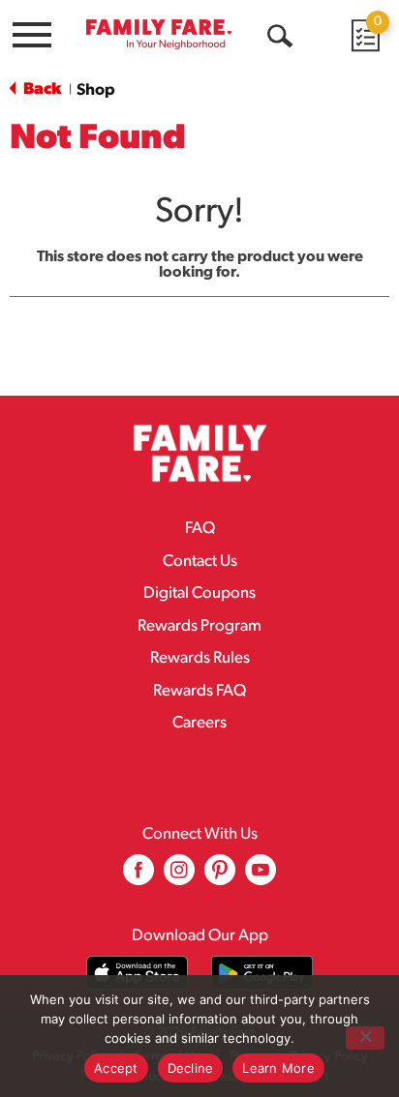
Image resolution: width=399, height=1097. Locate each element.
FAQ (200, 528)
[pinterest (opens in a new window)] (219, 877)
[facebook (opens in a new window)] (138, 877)
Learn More (278, 1068)
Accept (116, 1068)
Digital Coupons (199, 593)
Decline (191, 1068)
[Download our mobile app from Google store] (262, 972)
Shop (96, 90)
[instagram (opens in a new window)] (179, 877)
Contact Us (200, 561)
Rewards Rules (200, 658)
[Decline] (365, 1038)
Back (40, 89)
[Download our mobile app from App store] (137, 972)
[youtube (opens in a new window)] (260, 877)
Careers (199, 723)
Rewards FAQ (199, 691)
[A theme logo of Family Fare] (158, 34)
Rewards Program (199, 626)
